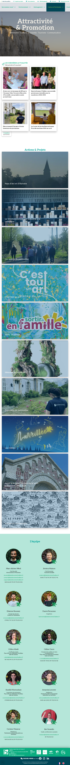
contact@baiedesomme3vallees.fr (13, 577)
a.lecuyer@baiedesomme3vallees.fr (49, 698)
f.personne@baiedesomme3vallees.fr (49, 616)
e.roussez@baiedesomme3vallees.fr (13, 618)
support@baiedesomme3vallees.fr (13, 580)
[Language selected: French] (62, 763)
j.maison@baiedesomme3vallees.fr (49, 575)
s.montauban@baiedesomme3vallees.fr (14, 698)
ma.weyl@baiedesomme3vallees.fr (13, 575)
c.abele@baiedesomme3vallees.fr (13, 657)
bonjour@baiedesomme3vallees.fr (49, 734)
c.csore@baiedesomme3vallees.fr (49, 658)
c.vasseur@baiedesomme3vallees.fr (13, 737)
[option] (63, 763)
